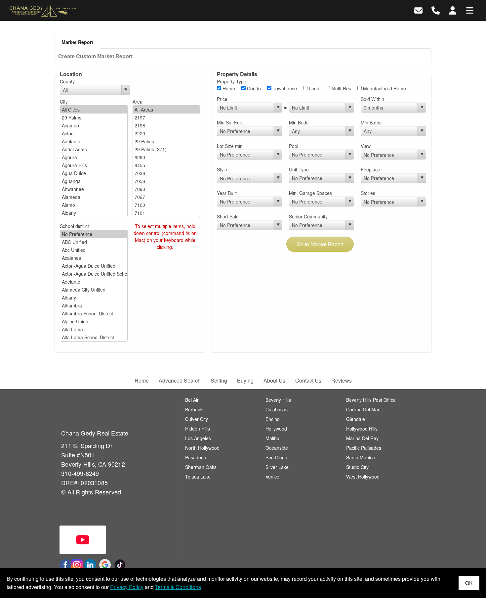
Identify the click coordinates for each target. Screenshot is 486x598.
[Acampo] (93, 125)
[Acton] (93, 133)
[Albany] (93, 213)
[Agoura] (93, 157)
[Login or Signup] (452, 10)
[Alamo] (93, 205)
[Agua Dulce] (93, 173)
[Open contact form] (418, 10)
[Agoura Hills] (93, 165)
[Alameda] (93, 197)
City (64, 101)
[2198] (166, 125)
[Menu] (469, 10)
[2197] (166, 117)
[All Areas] (166, 110)
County (67, 81)
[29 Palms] (93, 117)
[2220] (166, 133)
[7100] (166, 205)
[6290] (166, 157)
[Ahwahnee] (93, 189)
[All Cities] (93, 110)
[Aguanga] (93, 181)
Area (137, 101)
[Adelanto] (93, 141)
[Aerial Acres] (93, 149)
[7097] (166, 197)
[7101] (166, 213)
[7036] (166, 173)
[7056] (166, 181)
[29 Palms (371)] (166, 149)
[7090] (166, 189)
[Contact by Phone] (435, 10)
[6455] (166, 165)
